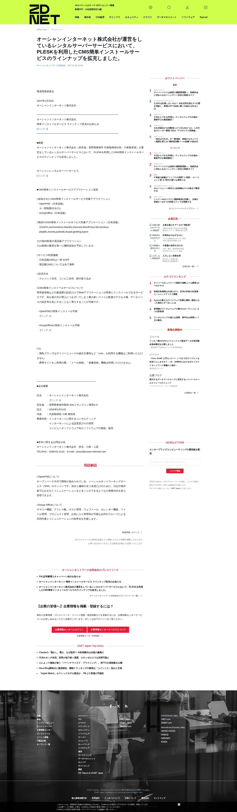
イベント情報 (42, 737)
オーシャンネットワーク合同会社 (51, 65)
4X (121, 716)
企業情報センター (44, 730)
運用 (80, 751)
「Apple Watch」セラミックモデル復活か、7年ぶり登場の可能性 (71, 673)
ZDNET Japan (42, 30)
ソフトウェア (188, 17)
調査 (80, 769)
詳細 (101, 809)
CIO (79, 719)
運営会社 (145, 798)
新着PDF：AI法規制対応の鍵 (88, 9)
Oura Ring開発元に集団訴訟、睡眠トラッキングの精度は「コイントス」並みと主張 (80, 668)
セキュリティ (131, 17)
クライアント (84, 726)
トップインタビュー (45, 723)
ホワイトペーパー (44, 726)
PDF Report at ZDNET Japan (90, 773)
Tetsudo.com (125, 726)
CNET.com (165, 719)
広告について (130, 798)
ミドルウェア (84, 748)
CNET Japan (175, 488)
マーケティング (85, 755)
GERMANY (165, 738)
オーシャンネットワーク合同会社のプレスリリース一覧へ (115, 596)
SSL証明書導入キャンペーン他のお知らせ (60, 576)
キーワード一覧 (43, 744)
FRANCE (164, 735)
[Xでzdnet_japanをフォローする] (118, 706)
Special (203, 17)
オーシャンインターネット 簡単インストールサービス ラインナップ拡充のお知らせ (80, 582)
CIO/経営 (100, 17)
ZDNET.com (166, 723)
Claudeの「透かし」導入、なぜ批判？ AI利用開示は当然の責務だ (71, 652)
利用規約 (96, 798)
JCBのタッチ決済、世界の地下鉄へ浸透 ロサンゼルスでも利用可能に (74, 657)
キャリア (82, 762)
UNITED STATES (168, 731)
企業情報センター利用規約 (88, 636)
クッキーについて (112, 798)
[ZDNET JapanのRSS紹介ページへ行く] (126, 706)
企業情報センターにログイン (69, 629)
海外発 (87, 17)
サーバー (82, 737)
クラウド (147, 17)
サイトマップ (159, 798)
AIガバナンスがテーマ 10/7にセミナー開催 (94, 5)
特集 (77, 17)
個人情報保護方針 (79, 798)
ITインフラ (114, 17)
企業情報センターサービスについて (108, 629)
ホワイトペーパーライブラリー (182, 208)
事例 (39, 719)
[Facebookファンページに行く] (111, 706)
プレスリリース (57, 30)
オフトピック (84, 766)
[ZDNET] (51, 12)
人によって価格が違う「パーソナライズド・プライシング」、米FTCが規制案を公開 (80, 663)
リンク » (42, 129)
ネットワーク (84, 744)
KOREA (164, 742)
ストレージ (83, 741)
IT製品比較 (41, 741)
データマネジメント (167, 17)
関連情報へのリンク (131, 532)
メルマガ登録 (175, 471)
